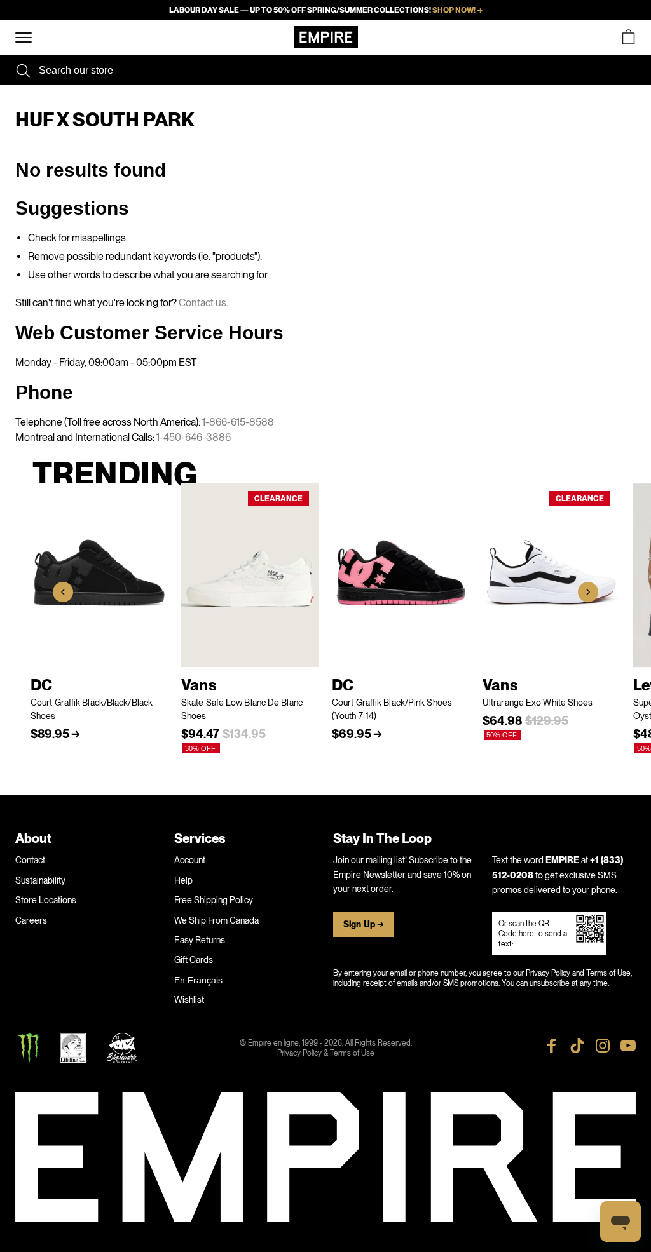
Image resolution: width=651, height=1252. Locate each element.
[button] (63, 592)
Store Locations (45, 900)
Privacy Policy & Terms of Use (325, 1053)
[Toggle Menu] (23, 37)
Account (189, 860)
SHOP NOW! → (457, 10)
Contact (30, 860)
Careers (31, 920)
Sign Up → (363, 924)
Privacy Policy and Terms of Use (578, 973)
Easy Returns (199, 940)
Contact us (202, 303)
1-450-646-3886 (193, 437)
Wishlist (189, 1000)
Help (183, 880)
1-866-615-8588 (238, 422)
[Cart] (628, 37)
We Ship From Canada (216, 920)
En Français (198, 980)
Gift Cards (193, 960)
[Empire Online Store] (326, 37)
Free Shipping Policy (213, 900)
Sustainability (40, 880)
